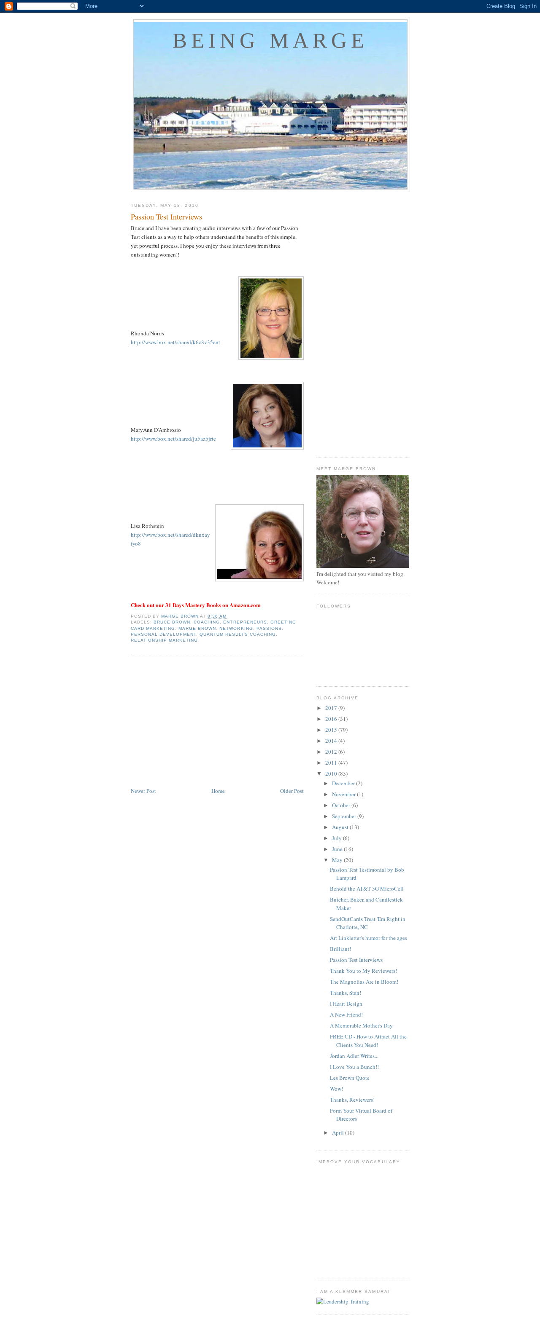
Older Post (292, 791)
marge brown (197, 628)
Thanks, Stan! (345, 992)
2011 (331, 762)
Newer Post (143, 791)
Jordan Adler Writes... (354, 1056)
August (341, 827)
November (344, 794)
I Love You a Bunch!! (354, 1067)
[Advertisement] (217, 723)
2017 (331, 708)
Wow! (336, 1088)
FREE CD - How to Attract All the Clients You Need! (368, 1041)
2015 (331, 729)
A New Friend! (346, 1014)
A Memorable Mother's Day (361, 1025)
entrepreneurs (245, 622)
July (337, 838)
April (338, 1132)
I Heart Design (346, 1003)
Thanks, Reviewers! (352, 1099)
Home (218, 791)
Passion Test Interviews (356, 960)
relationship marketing (164, 640)
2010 (331, 773)
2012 (331, 751)
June (338, 849)
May (338, 860)
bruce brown (172, 622)
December (344, 783)
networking (236, 628)
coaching (207, 622)
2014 (331, 740)
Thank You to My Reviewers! (363, 970)
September (344, 816)
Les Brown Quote (350, 1077)
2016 (331, 719)
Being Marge (270, 40)
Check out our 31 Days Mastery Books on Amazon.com (196, 605)
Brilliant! (340, 949)
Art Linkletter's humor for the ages (368, 938)
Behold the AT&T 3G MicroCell (367, 888)
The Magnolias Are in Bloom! (364, 981)
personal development (163, 634)
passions (269, 628)
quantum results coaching (237, 634)
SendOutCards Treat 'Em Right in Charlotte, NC (367, 923)
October (341, 805)
